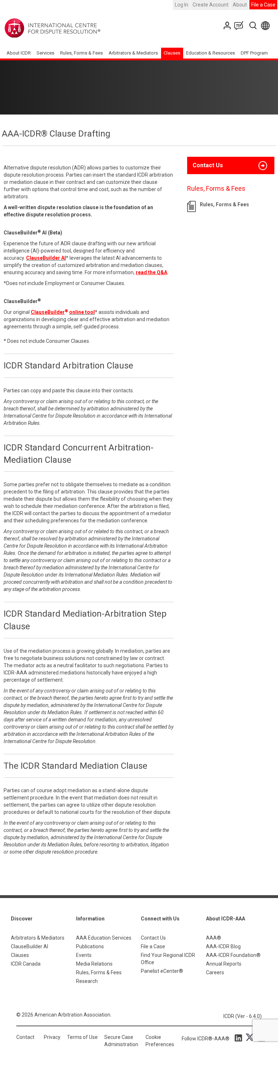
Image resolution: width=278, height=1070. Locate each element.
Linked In (239, 1037)
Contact (25, 1037)
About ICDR (19, 53)
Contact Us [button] (208, 165)
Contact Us (228, 25)
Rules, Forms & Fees (81, 53)
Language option (267, 25)
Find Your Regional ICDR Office (168, 958)
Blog (240, 25)
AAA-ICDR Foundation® (233, 955)
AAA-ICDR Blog (223, 946)
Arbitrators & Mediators (37, 938)
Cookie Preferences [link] (160, 1040)
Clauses (172, 53)
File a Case (263, 5)
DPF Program (254, 53)
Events (84, 955)
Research (87, 981)
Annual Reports (223, 964)
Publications (90, 946)
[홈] (75, 28)
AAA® (213, 938)
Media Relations (94, 964)
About (240, 5)
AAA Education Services (103, 938)
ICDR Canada (26, 964)
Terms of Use (82, 1037)
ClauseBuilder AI (29, 946)
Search (254, 25)
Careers (215, 972)
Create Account (210, 5)
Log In (181, 5)
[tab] (230, 165)
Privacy (52, 1037)
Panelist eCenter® (162, 971)
